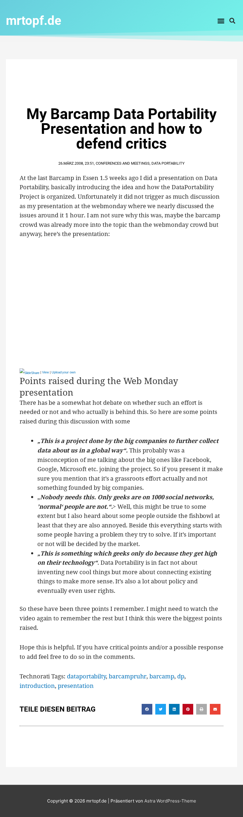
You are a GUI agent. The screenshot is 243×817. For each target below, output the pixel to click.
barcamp (161, 676)
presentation (75, 686)
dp (180, 676)
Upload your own (64, 372)
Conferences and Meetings (123, 163)
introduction (37, 686)
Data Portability (168, 163)
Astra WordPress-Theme (170, 801)
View (45, 372)
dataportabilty (86, 676)
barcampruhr (127, 676)
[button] (221, 20)
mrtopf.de (33, 20)
